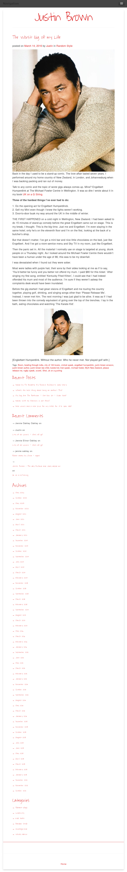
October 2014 (21, 689)
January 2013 (21, 774)
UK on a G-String (21, 475)
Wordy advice (21, 834)
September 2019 (22, 556)
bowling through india (33, 364)
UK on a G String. (33, 194)
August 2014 (21, 700)
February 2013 (21, 769)
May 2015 (19, 663)
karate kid (54, 367)
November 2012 (22, 785)
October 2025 (21, 498)
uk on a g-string (55, 370)
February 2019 (21, 577)
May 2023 (20, 503)
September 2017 (22, 609)
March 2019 (20, 572)
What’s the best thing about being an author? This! (39, 390)
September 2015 (22, 652)
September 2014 (22, 695)
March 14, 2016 (33, 46)
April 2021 (20, 524)
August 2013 (21, 737)
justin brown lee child (39, 367)
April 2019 (20, 567)
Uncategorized (21, 829)
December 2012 (22, 780)
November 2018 (22, 583)
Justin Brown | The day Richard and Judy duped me (36, 466)
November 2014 (22, 684)
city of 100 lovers (52, 364)
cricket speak (67, 364)
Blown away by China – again (26, 455)
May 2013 (19, 753)
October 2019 (21, 551)
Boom (20, 364)
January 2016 (21, 647)
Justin (49, 46)
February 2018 (21, 604)
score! (38, 370)
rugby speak (29, 370)
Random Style (64, 46)
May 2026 (20, 492)
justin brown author (20, 367)
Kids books (20, 818)
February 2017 (21, 625)
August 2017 (21, 615)
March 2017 (20, 620)
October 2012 (21, 790)
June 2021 (20, 519)
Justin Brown (63, 17)
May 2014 (20, 705)
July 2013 (20, 743)
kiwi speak (65, 367)
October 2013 (21, 732)
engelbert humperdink (84, 364)
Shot (45, 370)
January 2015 (21, 679)
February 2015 (21, 673)
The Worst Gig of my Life (36, 37)
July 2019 (20, 562)
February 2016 (21, 641)
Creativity (20, 813)
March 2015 (20, 668)
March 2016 (20, 636)
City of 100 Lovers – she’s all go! (27, 434)
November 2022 (22, 508)
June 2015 (20, 657)
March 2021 (20, 530)
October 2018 (21, 588)
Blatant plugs (21, 807)
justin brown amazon (104, 364)
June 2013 (20, 748)
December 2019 (22, 540)
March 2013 (20, 764)
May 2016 (19, 631)
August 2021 (21, 514)
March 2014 (20, 710)
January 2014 (21, 716)
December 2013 (21, 721)
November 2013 (22, 727)
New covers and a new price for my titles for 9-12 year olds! (44, 406)
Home (63, 863)
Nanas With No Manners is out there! (33, 400)
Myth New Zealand (93, 367)
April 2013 (20, 759)
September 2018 (22, 593)
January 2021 (21, 535)
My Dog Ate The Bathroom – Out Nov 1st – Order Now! (41, 395)
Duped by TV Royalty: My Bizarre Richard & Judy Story (41, 385)
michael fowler (77, 367)
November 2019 (22, 546)
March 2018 (20, 599)
